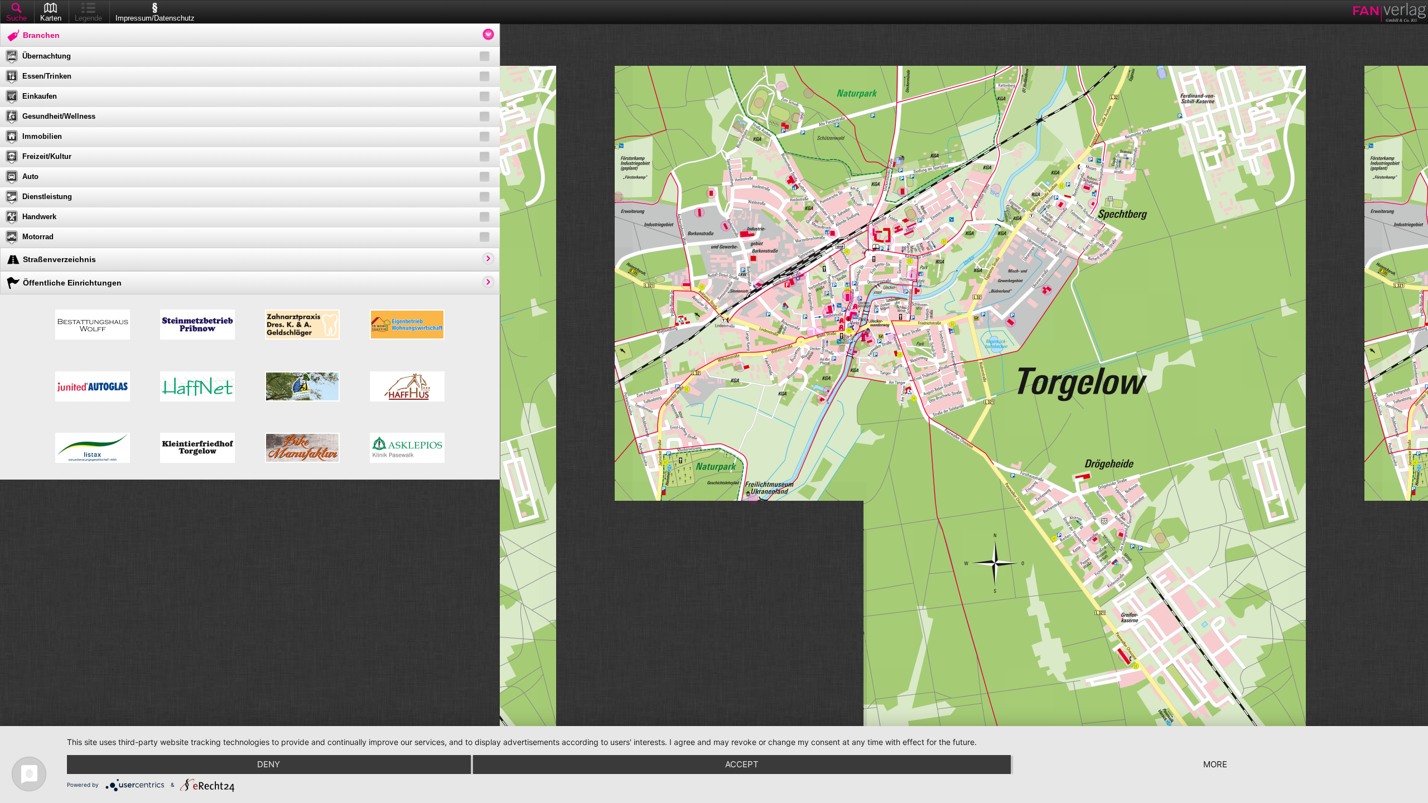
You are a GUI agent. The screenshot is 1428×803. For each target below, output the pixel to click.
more (1215, 764)
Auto (30, 176)
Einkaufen (39, 96)
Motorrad (38, 237)
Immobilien (42, 136)
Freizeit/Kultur (46, 156)
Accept (742, 764)
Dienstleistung (47, 196)
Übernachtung (46, 56)
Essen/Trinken (46, 76)
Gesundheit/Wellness (58, 116)
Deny (268, 764)
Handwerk (39, 216)
